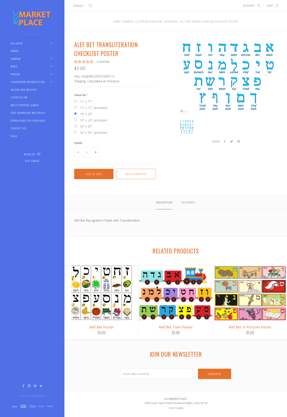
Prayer (15, 74)
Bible (14, 66)
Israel (15, 51)
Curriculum (19, 97)
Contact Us (18, 128)
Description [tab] (164, 202)
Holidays (17, 43)
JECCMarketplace (36, 396)
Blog (14, 136)
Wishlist (30, 154)
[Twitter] (41, 386)
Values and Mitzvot (24, 89)
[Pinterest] (35, 386)
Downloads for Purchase (28, 120)
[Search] (90, 6)
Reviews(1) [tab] (188, 202)
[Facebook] (23, 386)
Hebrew (16, 58)
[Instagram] (29, 386)
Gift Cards (32, 161)
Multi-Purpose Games (25, 105)
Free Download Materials (28, 112)
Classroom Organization (28, 82)
